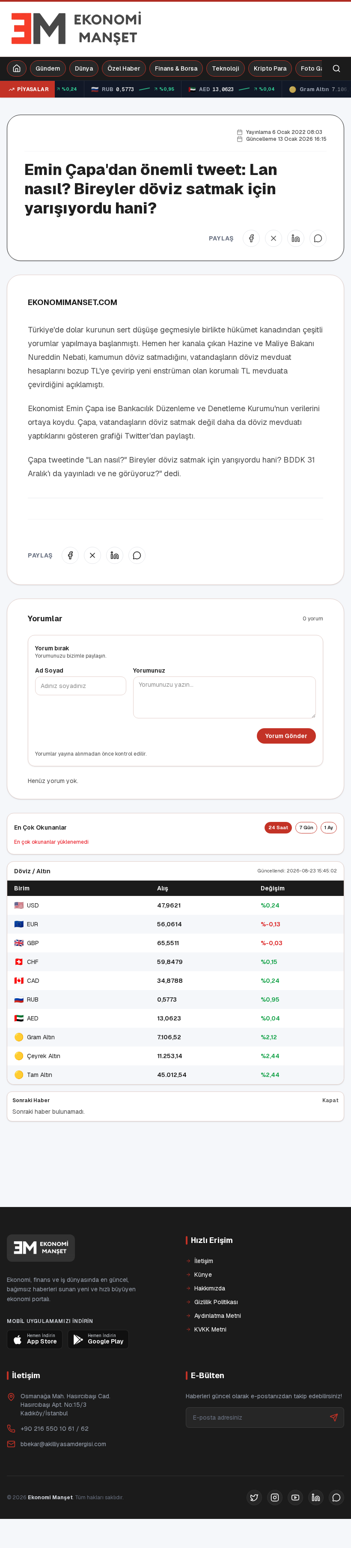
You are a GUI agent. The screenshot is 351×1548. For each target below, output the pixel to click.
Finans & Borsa (176, 68)
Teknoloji (225, 68)
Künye (203, 1304)
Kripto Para (270, 68)
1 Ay (328, 827)
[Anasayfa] (17, 68)
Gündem (48, 68)
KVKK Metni (210, 1358)
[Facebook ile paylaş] (251, 238)
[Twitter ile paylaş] (273, 238)
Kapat (330, 1100)
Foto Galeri (317, 68)
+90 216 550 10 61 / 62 (55, 1458)
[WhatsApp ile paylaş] (318, 238)
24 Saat (278, 827)
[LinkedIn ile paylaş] (295, 238)
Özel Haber (123, 68)
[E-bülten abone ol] (333, 1446)
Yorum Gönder (286, 736)
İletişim (203, 1290)
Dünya (84, 68)
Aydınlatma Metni (217, 1345)
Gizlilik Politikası (216, 1331)
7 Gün (306, 827)
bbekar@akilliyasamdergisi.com (63, 1473)
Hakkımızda (209, 1317)
